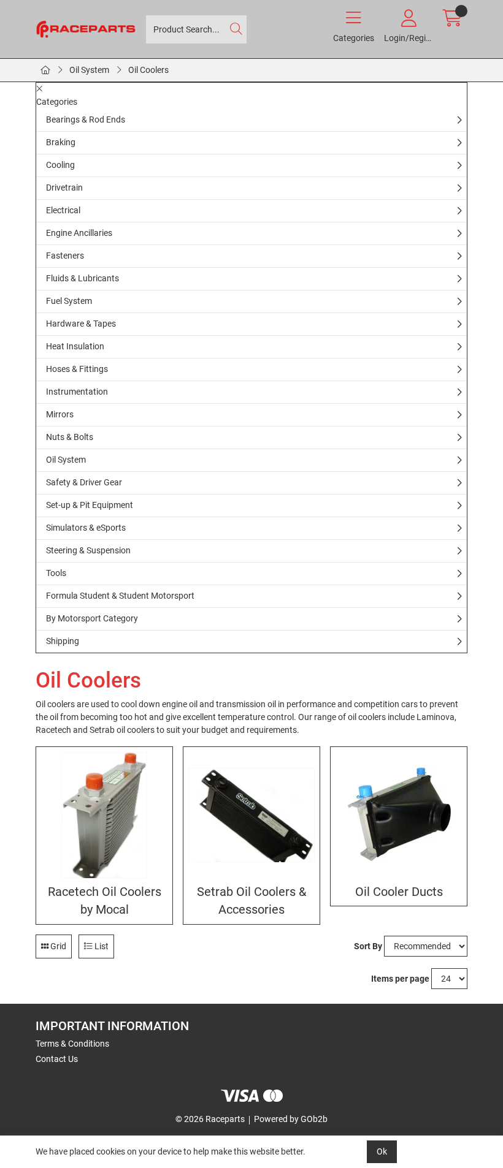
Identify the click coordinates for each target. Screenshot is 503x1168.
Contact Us (57, 1059)
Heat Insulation (75, 346)
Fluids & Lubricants (82, 278)
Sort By (368, 946)
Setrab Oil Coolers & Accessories (251, 901)
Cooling (60, 165)
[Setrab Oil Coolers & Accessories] (251, 815)
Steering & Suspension (88, 550)
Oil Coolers (148, 70)
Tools (56, 573)
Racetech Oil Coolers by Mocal (104, 901)
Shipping (62, 641)
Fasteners (65, 255)
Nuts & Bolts (69, 437)
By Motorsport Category (92, 618)
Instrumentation (77, 391)
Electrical (63, 210)
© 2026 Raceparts (210, 1119)
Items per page (400, 979)
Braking (60, 142)
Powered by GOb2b (291, 1119)
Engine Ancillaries (79, 233)
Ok (382, 1151)
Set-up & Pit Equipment (89, 505)
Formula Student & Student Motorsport (120, 596)
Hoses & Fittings (77, 369)
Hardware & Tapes (81, 323)
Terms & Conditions (72, 1044)
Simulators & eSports (86, 528)
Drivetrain (64, 187)
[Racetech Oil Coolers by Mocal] (104, 815)
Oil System (89, 70)
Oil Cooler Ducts (399, 892)
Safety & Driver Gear (84, 482)
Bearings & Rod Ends (85, 119)
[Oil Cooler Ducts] (399, 815)
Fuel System (69, 301)
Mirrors (60, 414)
